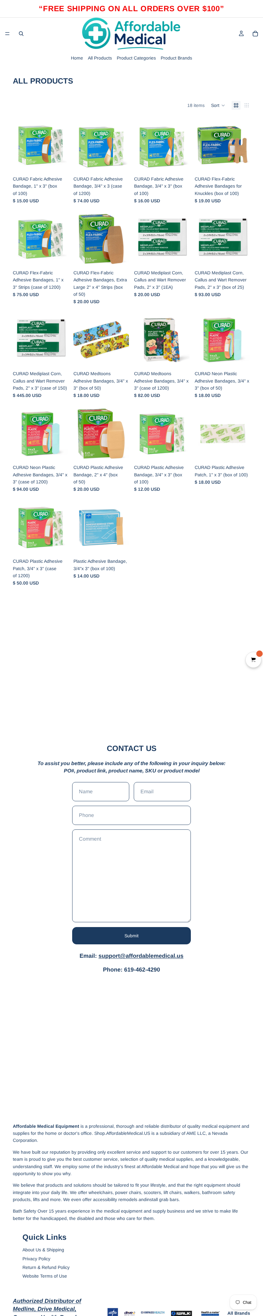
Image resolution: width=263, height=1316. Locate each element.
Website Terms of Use (44, 1276)
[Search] (21, 34)
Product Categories (136, 58)
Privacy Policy (36, 1258)
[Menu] (7, 33)
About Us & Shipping (43, 1249)
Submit (131, 935)
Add (124, 163)
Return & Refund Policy (46, 1267)
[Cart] (255, 34)
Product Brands (176, 58)
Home (77, 58)
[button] (218, 105)
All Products (100, 58)
